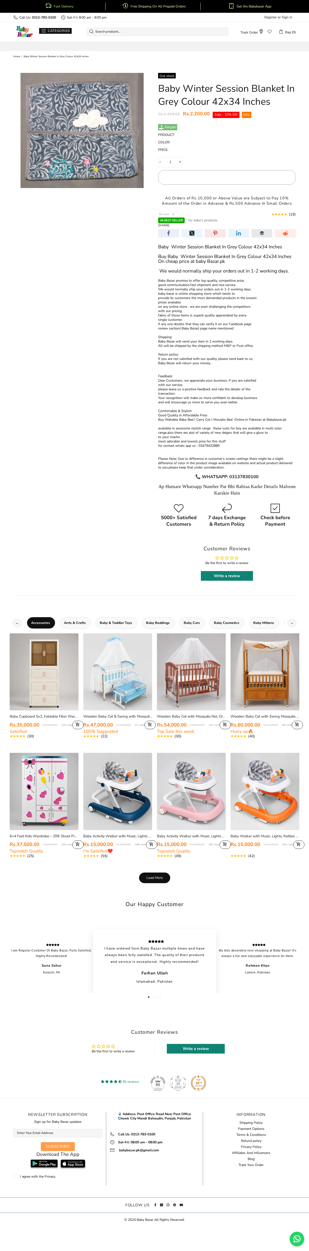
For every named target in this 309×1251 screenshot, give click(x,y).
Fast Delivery (63, 6)
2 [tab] (152, 997)
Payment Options (251, 1129)
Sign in (287, 17)
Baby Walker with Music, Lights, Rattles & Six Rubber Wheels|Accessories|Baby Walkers (265, 836)
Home (16, 56)
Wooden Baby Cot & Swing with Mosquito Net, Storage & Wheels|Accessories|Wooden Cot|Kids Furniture (117, 716)
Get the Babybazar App (254, 6)
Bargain (170, 127)
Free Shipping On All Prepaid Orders (159, 6)
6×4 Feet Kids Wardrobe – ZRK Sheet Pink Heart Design (44, 836)
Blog (251, 1159)
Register (270, 17)
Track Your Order (251, 1165)
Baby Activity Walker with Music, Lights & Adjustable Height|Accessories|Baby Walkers (117, 836)
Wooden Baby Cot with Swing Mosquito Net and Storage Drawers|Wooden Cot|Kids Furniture (265, 716)
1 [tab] (148, 997)
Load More (155, 877)
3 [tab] (156, 997)
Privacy (50, 1176)
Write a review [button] (227, 576)
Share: (164, 225)
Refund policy (251, 1141)
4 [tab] (160, 997)
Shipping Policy (251, 1123)
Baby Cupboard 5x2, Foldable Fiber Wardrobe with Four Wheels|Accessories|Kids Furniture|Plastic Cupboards (44, 716)
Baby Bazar (24, 31)
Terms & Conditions (251, 1135)
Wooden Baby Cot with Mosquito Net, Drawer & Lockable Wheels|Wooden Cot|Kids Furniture (191, 716)
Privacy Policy (251, 1147)
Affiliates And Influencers (251, 1153)
